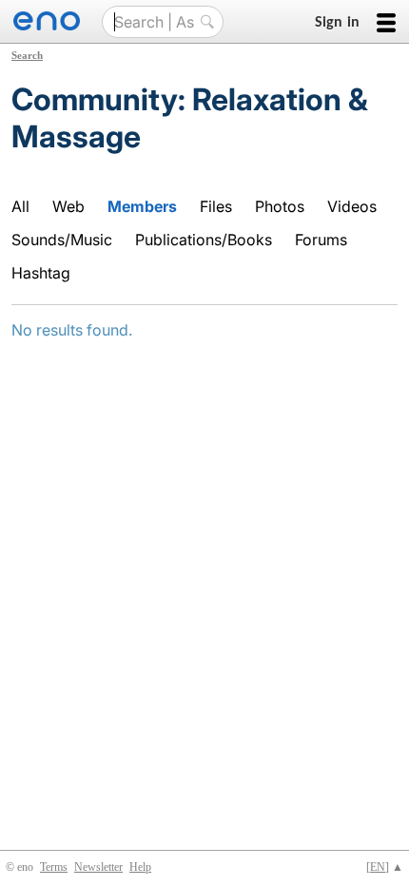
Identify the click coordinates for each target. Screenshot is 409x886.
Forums (321, 239)
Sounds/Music (61, 239)
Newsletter (98, 867)
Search (27, 55)
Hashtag (40, 272)
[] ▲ (384, 867)
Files (216, 206)
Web (68, 206)
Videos (352, 206)
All (20, 206)
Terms (54, 867)
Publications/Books (203, 239)
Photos (279, 206)
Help (140, 867)
